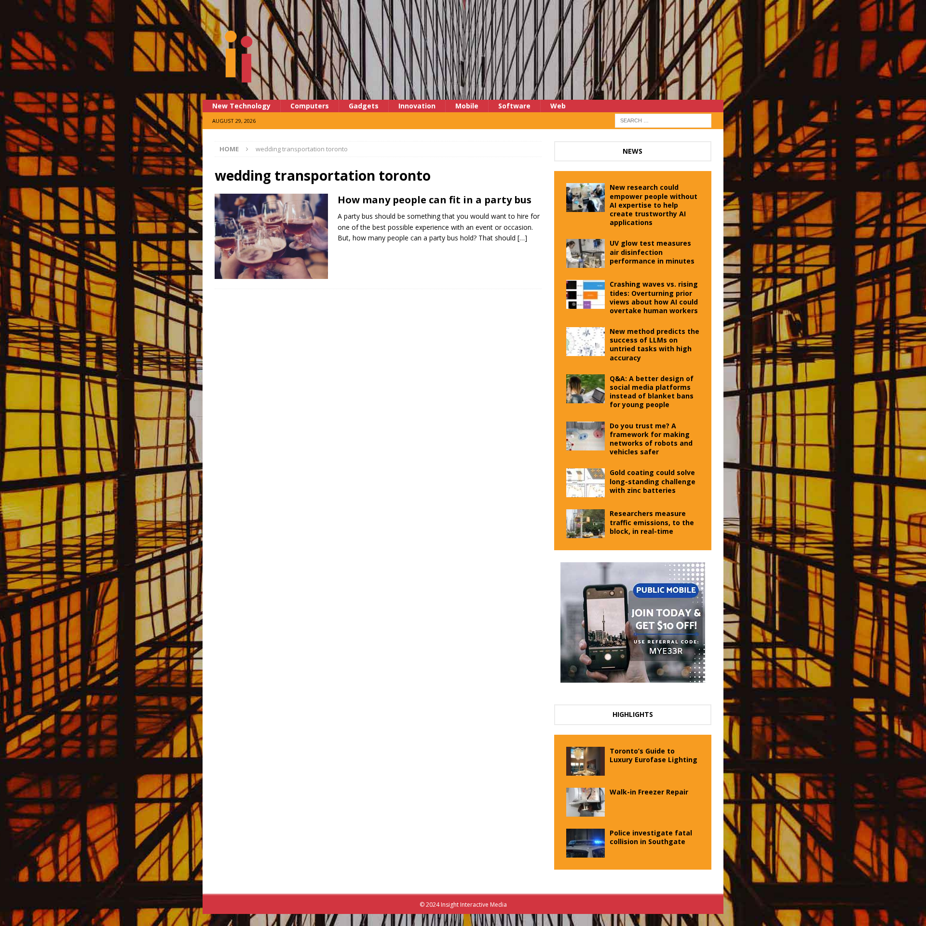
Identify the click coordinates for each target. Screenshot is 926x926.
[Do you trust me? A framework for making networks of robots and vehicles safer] (585, 436)
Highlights (633, 714)
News (632, 151)
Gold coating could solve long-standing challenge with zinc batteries (652, 481)
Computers (309, 105)
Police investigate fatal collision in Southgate (651, 837)
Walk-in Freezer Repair (649, 791)
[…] (522, 237)
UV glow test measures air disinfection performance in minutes (652, 251)
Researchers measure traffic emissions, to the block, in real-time (652, 522)
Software (514, 105)
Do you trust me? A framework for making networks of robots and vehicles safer (651, 439)
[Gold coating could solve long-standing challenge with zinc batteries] (585, 482)
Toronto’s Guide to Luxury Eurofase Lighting (653, 755)
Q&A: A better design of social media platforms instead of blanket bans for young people (652, 392)
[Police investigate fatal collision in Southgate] (585, 843)
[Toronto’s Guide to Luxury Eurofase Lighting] (585, 761)
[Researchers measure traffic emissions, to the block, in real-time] (585, 523)
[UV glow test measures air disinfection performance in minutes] (585, 253)
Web (558, 105)
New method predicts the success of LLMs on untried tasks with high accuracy (654, 344)
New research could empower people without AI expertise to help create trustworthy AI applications (653, 205)
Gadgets (364, 105)
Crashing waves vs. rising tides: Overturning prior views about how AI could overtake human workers (654, 297)
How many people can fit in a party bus (434, 199)
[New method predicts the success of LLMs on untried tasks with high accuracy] (585, 341)
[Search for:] (663, 119)
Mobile (466, 105)
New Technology (241, 105)
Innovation (417, 105)
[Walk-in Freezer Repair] (585, 802)
